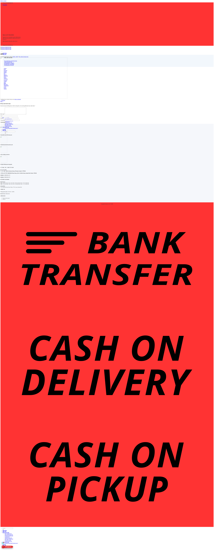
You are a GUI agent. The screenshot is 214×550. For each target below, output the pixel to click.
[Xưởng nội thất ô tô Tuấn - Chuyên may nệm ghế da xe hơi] (5, 48)
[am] (33, 98)
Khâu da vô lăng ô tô (9, 120)
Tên (1, 115)
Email (1, 118)
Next (1, 101)
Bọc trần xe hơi (8, 125)
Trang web (2, 120)
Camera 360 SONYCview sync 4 (11, 128)
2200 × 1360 (15, 56)
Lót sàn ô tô (7, 121)
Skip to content (3, 0)
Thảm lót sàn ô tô (8, 123)
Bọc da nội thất (6, 532)
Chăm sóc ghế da (8, 126)
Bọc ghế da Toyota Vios (23, 56)
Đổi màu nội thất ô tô (9, 124)
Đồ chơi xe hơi (6, 542)
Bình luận (2, 114)
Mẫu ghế (4, 54)
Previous (2, 100)
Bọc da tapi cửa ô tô (9, 534)
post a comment (18, 99)
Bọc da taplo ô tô (8, 118)
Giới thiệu (5, 53)
